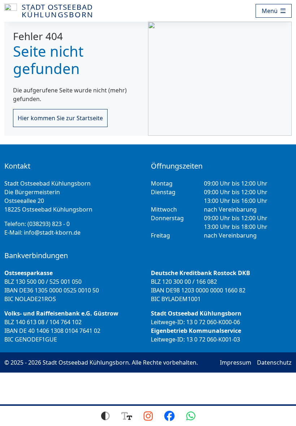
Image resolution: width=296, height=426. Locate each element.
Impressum (235, 362)
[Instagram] (148, 416)
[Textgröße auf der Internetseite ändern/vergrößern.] (127, 416)
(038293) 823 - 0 (48, 224)
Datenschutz (274, 362)
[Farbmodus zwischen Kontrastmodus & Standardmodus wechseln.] (105, 416)
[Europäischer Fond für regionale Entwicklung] (254, 11)
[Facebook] (169, 416)
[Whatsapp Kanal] (190, 416)
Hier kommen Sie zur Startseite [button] (60, 118)
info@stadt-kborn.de (52, 232)
